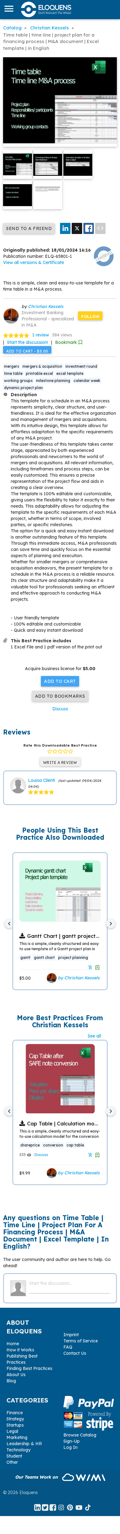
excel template (69, 373)
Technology (18, 1450)
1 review (40, 335)
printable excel (39, 373)
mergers (11, 366)
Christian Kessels (45, 306)
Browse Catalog (79, 1435)
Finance (14, 1412)
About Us (16, 1374)
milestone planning (53, 380)
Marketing (16, 1437)
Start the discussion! (27, 342)
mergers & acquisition (42, 366)
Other (12, 1462)
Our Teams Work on (37, 1477)
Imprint (71, 1334)
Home (12, 1343)
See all (94, 1036)
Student (14, 1456)
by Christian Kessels (78, 978)
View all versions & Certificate (33, 262)
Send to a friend (29, 228)
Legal (12, 1431)
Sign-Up (71, 1441)
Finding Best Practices (29, 1368)
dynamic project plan (23, 387)
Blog (11, 1381)
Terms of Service (80, 1341)
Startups (15, 1425)
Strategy (15, 1419)
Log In (70, 1447)
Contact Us (74, 1353)
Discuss (60, 709)
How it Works (20, 1350)
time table (13, 373)
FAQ (67, 1347)
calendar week (87, 380)
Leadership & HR (24, 1443)
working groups (18, 380)
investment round (81, 366)
